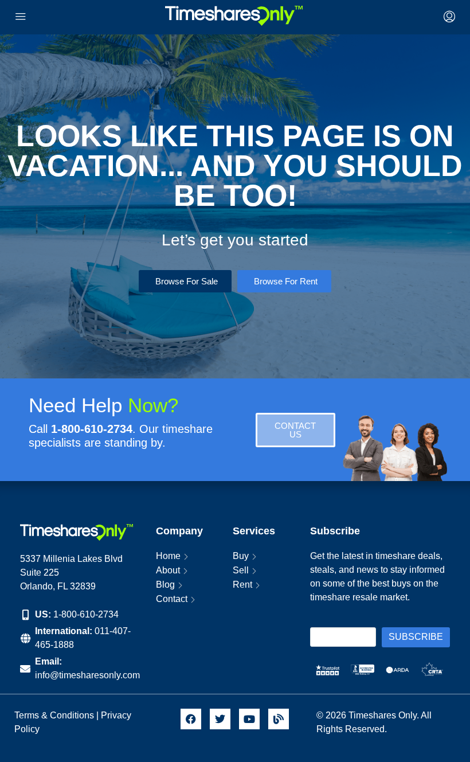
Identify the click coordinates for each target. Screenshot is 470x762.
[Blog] (278, 719)
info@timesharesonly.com (87, 675)
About (168, 570)
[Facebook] (191, 719)
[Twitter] (220, 719)
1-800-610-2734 (86, 614)
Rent (242, 584)
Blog (165, 584)
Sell (241, 570)
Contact (171, 599)
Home (168, 556)
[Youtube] (249, 719)
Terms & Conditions (54, 715)
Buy (241, 556)
